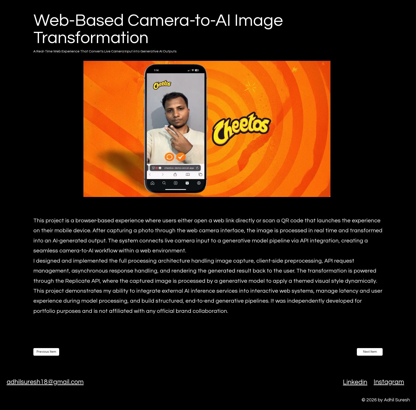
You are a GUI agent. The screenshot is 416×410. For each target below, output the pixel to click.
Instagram (389, 382)
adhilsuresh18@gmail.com (45, 382)
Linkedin (355, 382)
